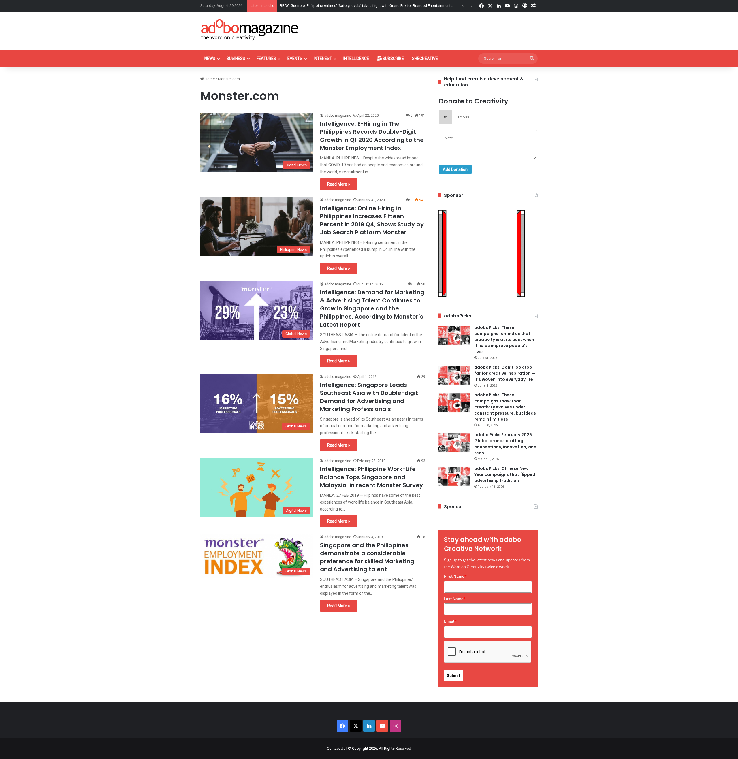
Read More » (338, 184)
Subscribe (393, 58)
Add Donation (455, 169)
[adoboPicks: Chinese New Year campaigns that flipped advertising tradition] (454, 476)
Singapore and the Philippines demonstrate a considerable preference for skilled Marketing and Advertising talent (367, 557)
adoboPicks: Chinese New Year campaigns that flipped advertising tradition (504, 474)
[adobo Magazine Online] (250, 29)
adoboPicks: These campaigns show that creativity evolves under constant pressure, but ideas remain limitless (505, 407)
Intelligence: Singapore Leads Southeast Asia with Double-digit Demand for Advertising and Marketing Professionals (369, 397)
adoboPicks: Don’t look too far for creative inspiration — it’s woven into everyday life (504, 373)
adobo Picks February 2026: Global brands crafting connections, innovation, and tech (505, 444)
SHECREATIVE (425, 58)
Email (450, 621)
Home (209, 79)
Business (236, 58)
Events (294, 58)
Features (266, 58)
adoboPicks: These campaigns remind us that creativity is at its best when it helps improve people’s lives (504, 340)
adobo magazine (337, 116)
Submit (453, 675)
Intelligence (356, 58)
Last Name (455, 598)
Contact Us (336, 748)
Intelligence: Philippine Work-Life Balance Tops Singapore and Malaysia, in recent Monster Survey (371, 477)
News (209, 58)
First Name (455, 576)
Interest (323, 58)
